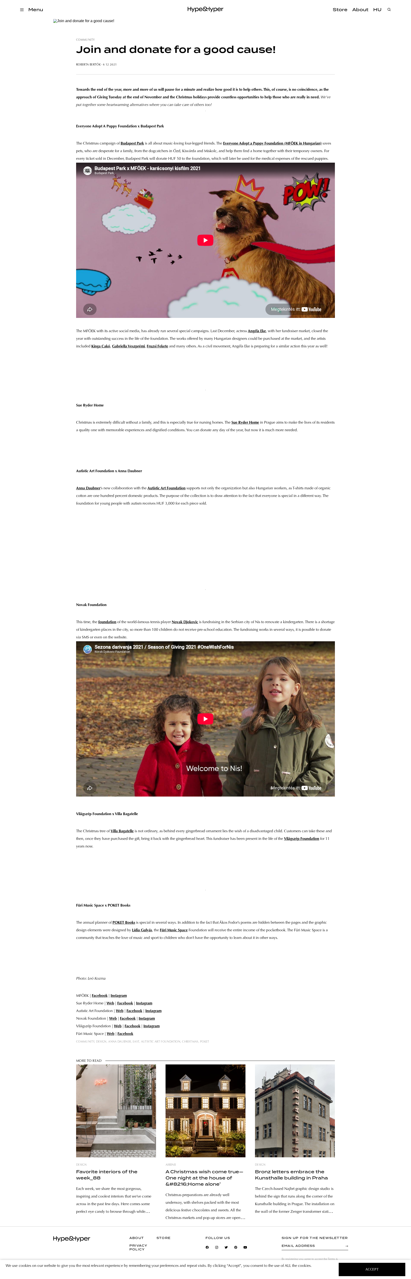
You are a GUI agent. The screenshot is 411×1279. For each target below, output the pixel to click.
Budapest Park (132, 143)
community (85, 40)
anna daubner (119, 1041)
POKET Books (124, 923)
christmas (190, 1041)
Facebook (100, 996)
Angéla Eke (257, 331)
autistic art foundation (160, 1041)
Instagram (119, 996)
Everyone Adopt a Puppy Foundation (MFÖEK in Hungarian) (272, 143)
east (136, 1041)
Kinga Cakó (100, 346)
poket (204, 1041)
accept (372, 1269)
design (101, 1041)
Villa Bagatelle (122, 831)
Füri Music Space (174, 930)
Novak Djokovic (185, 622)
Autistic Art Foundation (166, 488)
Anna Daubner (88, 488)
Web (110, 1003)
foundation (107, 622)
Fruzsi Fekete (157, 346)
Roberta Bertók (88, 64)
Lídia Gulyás (142, 930)
